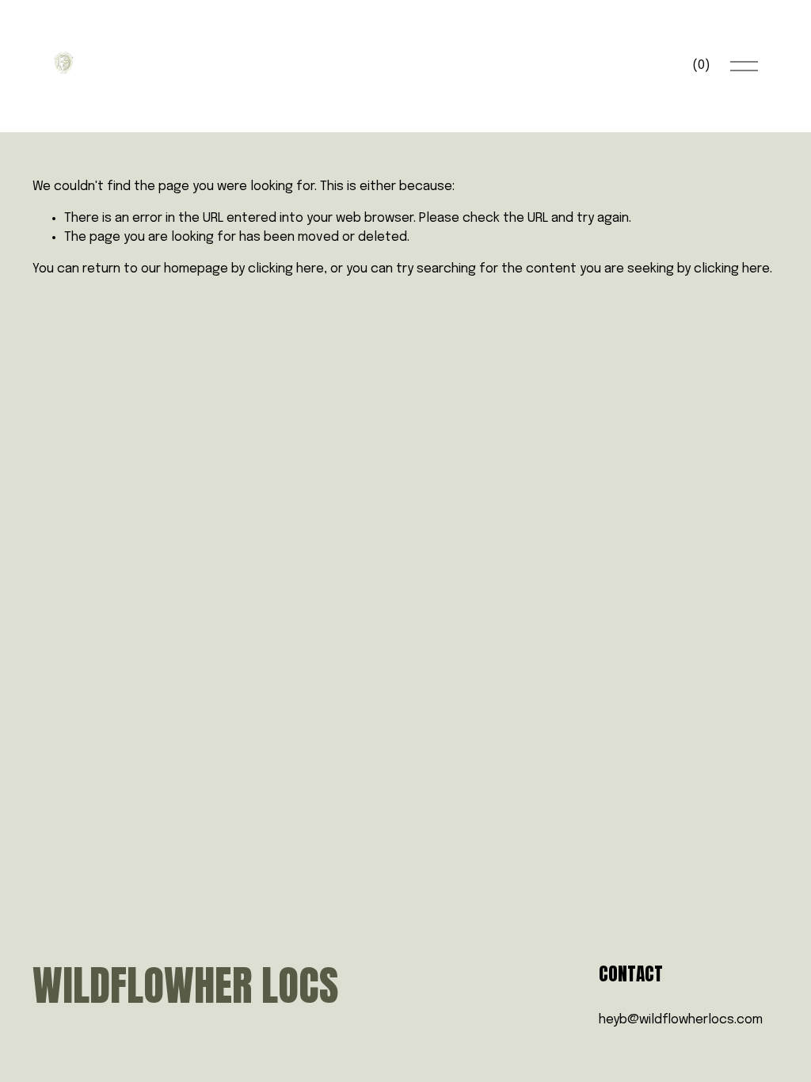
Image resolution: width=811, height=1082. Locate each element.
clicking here (286, 269)
